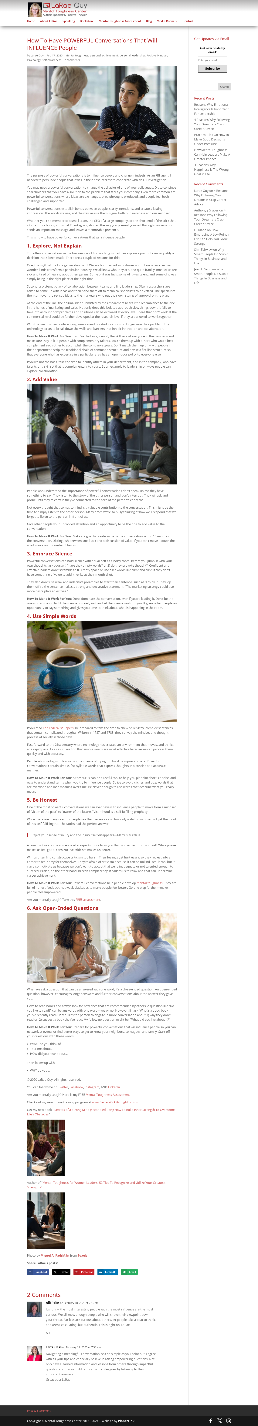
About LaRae (49, 21)
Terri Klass (54, 1347)
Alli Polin (52, 1303)
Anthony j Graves (206, 210)
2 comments (72, 60)
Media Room (165, 21)
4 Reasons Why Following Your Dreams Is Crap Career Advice (212, 124)
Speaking (69, 21)
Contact (188, 21)
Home (31, 21)
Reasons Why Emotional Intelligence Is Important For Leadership (211, 109)
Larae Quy (37, 55)
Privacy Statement (39, 1410)
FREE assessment (88, 900)
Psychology (34, 60)
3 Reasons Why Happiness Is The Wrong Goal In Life (211, 169)
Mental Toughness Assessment (120, 21)
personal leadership (132, 55)
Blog (149, 21)
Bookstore (87, 21)
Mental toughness (77, 55)
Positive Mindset (157, 55)
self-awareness (51, 60)
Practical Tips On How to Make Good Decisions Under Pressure (211, 139)
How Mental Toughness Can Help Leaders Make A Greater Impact (212, 154)
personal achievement (104, 55)
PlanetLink (126, 1421)
